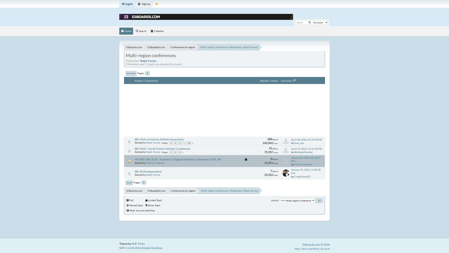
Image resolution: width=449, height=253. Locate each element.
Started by (152, 80)
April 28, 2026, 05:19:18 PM (306, 139)
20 (189, 143)
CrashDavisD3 (302, 176)
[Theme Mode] (157, 4)
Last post (286, 80)
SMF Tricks (138, 243)
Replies (264, 80)
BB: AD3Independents (148, 171)
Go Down (131, 73)
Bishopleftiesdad (303, 152)
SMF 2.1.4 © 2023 (130, 247)
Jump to (274, 200)
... (184, 143)
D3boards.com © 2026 (316, 244)
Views (274, 80)
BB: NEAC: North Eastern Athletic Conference (162, 148)
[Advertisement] (224, 110)
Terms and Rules (310, 248)
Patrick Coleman (155, 162)
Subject (139, 80)
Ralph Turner (250, 47)
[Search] (309, 22)
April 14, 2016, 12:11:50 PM (306, 148)
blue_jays (299, 142)
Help (297, 248)
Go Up (129, 183)
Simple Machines (152, 247)
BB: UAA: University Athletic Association (159, 139)
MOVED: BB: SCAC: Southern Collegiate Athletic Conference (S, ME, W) (178, 159)
